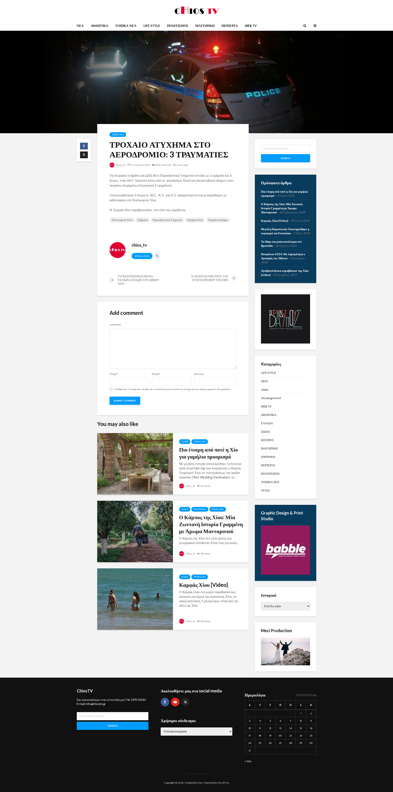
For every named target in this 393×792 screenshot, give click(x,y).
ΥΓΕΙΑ (265, 490)
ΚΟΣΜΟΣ (267, 440)
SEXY (264, 381)
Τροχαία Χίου (195, 220)
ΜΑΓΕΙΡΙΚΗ (205, 26)
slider (184, 441)
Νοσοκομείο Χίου (122, 220)
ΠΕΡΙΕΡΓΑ (229, 26)
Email (156, 374)
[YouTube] (175, 702)
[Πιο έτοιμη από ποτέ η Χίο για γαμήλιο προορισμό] (135, 463)
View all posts (142, 256)
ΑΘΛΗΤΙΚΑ (99, 26)
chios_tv (120, 164)
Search (285, 158)
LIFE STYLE (151, 26)
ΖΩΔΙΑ (265, 432)
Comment (115, 324)
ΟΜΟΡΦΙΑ (268, 457)
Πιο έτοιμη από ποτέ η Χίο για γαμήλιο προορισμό (208, 453)
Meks (200, 782)
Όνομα (114, 374)
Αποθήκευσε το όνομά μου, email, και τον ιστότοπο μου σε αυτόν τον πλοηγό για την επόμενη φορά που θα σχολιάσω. (172, 389)
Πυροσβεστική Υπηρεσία (167, 220)
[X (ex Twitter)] (185, 702)
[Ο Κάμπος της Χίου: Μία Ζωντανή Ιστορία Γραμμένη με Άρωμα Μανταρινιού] (135, 531)
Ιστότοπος (199, 374)
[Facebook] (165, 702)
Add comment (163, 164)
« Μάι (248, 761)
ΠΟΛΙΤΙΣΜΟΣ (177, 26)
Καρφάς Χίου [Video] (203, 584)
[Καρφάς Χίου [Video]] (135, 599)
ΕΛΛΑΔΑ (267, 423)
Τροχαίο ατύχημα (218, 220)
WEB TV (251, 26)
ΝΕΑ (80, 26)
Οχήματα (142, 220)
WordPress (223, 782)
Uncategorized (271, 398)
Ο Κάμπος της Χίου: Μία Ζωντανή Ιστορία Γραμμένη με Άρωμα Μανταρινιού (211, 524)
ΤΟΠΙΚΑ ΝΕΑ (126, 26)
